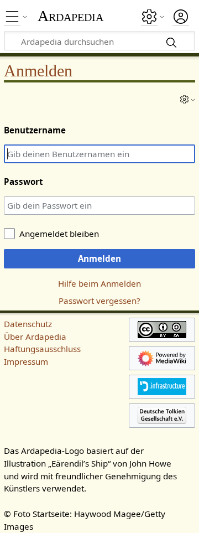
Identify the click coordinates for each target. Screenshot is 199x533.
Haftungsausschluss (42, 348)
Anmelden (99, 258)
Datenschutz (28, 323)
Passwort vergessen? (99, 300)
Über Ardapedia (35, 336)
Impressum (26, 361)
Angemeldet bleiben (59, 233)
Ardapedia (70, 16)
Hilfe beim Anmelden (99, 283)
